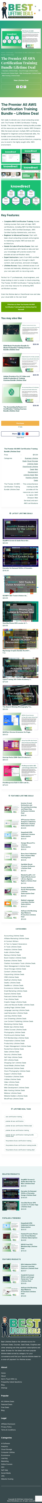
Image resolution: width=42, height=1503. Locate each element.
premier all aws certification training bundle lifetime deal (20, 1135)
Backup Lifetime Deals (12, 955)
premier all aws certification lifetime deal (19, 1126)
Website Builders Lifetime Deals (16, 1096)
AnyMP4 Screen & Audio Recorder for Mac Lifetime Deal (28, 1181)
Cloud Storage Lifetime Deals (28, 71)
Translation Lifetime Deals (14, 1077)
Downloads (9, 52)
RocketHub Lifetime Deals (14, 1049)
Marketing (5, 1461)
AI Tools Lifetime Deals (12, 947)
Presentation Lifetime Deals (14, 1041)
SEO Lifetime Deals (11, 1060)
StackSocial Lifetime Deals (9, 73)
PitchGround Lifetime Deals (14, 1035)
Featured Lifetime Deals (13, 996)
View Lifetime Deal (21, 80)
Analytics (4, 1446)
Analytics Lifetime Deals (13, 950)
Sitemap (4, 1388)
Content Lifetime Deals (12, 972)
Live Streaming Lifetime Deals (15, 1019)
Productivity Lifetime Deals (14, 1043)
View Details (21, 330)
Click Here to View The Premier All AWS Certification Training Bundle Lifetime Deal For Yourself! (21, 307)
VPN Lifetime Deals (11, 1085)
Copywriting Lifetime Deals (14, 974)
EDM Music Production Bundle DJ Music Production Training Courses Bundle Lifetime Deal (16, 348)
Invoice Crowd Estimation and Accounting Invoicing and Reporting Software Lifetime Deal (29, 808)
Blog (2, 1385)
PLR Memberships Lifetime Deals (16, 1038)
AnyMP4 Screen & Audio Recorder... (16, 541)
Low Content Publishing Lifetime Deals (18, 1021)
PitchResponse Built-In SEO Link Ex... (16, 783)
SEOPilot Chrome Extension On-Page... (17, 732)
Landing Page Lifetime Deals (14, 1008)
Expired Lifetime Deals (12, 994)
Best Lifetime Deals (26, 1499)
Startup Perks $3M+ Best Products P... (17, 757)
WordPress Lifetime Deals (13, 1099)
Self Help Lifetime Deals (13, 1057)
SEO (2, 1467)
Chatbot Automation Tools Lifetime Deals (19, 963)
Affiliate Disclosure (8, 1424)
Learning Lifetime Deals (13, 1016)
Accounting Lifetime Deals (14, 936)
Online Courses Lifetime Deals (15, 1030)
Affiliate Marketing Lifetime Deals (16, 938)
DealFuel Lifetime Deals (13, 980)
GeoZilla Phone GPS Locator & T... (15, 623)
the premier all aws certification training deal (20, 1150)
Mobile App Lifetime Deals (14, 1027)
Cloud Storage (6, 1449)
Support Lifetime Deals (12, 1074)
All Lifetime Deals (7, 1401)
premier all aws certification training (17, 1130)
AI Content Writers (11, 941)
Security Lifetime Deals (12, 1054)
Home (3, 52)
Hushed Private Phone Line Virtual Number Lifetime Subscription (29, 1236)
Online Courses (6, 1464)
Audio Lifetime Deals (11, 952)
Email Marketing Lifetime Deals (15, 991)
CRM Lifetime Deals (11, 977)
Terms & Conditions (8, 1430)
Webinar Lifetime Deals (12, 1093)
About (3, 1376)
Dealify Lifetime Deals (12, 983)
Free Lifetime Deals (11, 999)
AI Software (5, 1443)
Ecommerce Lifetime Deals (14, 988)
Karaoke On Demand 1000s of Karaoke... (18, 568)
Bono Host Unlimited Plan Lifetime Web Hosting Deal (28, 856)
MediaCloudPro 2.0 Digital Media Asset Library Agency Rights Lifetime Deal (28, 878)
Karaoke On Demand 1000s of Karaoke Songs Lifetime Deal (28, 1193)
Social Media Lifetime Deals (14, 1065)
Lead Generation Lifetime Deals (16, 1013)
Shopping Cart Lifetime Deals (15, 1063)
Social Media (6, 1473)
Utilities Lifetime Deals (12, 1079)
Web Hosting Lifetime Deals (11, 75)
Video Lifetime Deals (11, 1082)
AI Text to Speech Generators (15, 944)
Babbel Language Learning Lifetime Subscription (27, 902)
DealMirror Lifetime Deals (13, 985)
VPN (2, 1476)
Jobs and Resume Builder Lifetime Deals (19, 1005)
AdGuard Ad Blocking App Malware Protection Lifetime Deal (29, 914)
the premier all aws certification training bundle (21, 1145)
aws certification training (14, 1116)
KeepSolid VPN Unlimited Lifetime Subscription (28, 834)
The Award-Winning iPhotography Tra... (17, 707)
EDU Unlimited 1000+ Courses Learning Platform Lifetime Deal (29, 1266)
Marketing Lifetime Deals (13, 1024)
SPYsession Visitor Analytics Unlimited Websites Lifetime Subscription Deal (28, 823)
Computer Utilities (8, 1452)
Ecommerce (5, 1455)
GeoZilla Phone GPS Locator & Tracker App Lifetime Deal (29, 1205)
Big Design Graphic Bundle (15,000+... (17, 651)
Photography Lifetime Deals (14, 1032)
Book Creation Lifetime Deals (15, 958)
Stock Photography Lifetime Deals (17, 1071)
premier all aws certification (15, 1121)
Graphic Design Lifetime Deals (15, 1002)
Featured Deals (6, 1404)
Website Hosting (7, 1479)
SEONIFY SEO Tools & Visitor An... (15, 596)
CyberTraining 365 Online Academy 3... (17, 679)
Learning (4, 1458)
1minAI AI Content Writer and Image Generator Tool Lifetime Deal (27, 1278)
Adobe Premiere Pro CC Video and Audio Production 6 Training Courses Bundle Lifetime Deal (16, 378)
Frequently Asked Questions (11, 1382)
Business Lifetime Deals (10, 71)
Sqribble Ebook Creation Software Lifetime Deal (28, 866)
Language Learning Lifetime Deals (16, 1010)
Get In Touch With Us (9, 1379)
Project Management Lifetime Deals (17, 1046)
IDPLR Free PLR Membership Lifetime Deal (29, 1246)
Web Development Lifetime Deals (30, 73)
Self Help (4, 1470)
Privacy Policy (6, 1427)
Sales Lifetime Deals (11, 1052)
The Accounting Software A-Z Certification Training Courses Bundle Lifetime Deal (14, 409)
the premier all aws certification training (18, 1141)
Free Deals (5, 1407)
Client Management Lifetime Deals (17, 966)
